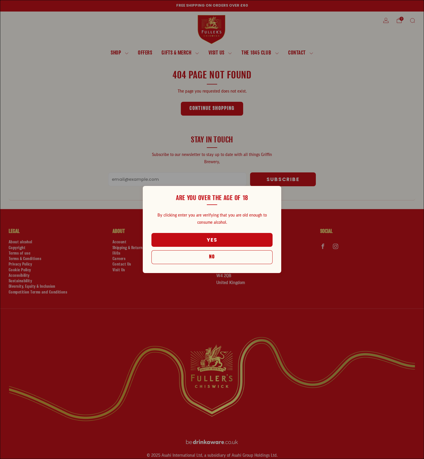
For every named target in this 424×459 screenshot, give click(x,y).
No (212, 257)
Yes (212, 239)
